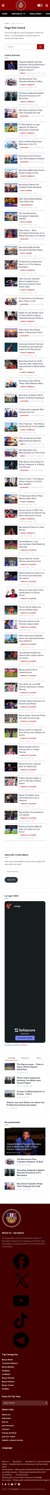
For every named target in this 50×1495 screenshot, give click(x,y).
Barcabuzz (15, 1489)
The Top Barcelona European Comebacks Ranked (29, 216)
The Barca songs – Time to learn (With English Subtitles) (30, 1067)
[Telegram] (21, 1349)
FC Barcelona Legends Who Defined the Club (31, 410)
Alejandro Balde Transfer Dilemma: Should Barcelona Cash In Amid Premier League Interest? (32, 66)
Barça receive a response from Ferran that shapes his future (32, 732)
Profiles (5, 1389)
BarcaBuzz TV (18, 13)
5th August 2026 (34, 444)
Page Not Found (17, 23)
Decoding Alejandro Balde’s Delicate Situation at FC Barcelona (31, 96)
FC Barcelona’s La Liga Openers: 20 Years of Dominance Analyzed (29, 127)
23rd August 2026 (26, 87)
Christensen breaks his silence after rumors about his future (31, 655)
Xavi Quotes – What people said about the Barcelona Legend (25, 1480)
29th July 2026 (25, 664)
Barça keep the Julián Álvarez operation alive (30, 559)
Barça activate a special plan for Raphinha (30, 765)
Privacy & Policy (9, 1433)
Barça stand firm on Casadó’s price (28, 671)
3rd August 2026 (37, 470)
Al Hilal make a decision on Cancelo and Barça (32, 702)
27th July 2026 (25, 789)
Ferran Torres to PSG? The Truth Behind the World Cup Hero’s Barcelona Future (32, 513)
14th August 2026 (26, 355)
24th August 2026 (34, 73)
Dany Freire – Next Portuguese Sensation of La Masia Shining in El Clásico (32, 233)
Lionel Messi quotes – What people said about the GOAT (24, 1472)
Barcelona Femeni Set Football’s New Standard (30, 185)
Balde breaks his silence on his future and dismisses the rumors (31, 575)
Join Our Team (8, 1436)
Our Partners (8, 1425)
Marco (23, 73)
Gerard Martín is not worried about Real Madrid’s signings (32, 544)
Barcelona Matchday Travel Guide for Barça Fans (32, 171)
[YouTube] (21, 1309)
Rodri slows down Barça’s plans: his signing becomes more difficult (31, 638)
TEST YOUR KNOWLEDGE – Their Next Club (31, 200)
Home (4, 13)
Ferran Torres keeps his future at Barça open (30, 608)
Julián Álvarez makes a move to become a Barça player (30, 781)
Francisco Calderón (28, 550)
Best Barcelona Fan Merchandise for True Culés (32, 451)
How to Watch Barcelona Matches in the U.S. (30, 142)
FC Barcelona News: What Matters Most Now (31, 497)
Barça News (36, 13)
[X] (21, 1290)
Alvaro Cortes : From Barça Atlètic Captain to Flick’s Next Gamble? (31, 481)
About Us (6, 1414)
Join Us (5, 1422)
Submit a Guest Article (12, 1440)
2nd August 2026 (26, 504)
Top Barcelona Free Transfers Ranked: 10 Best (30, 80)
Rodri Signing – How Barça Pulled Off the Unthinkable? (32, 425)
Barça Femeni (8, 1381)
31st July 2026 (25, 553)
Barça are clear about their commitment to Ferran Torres (31, 592)
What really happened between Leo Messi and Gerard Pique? (29, 1080)
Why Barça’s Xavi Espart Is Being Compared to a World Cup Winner (31, 464)
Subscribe (11, 880)
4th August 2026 (34, 456)
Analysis (6, 1370)
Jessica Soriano (26, 190)
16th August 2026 (26, 273)
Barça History (8, 1378)
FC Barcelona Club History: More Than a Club (31, 299)
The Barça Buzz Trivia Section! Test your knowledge (22, 1477)
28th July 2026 (25, 724)
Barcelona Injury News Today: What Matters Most (31, 382)
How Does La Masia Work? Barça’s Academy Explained (31, 396)
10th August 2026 (37, 415)
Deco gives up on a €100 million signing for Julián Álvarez (31, 687)
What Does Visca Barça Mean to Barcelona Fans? (31, 331)
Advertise (6, 1418)
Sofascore (24, 1045)
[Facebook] (21, 1270)
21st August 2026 (37, 147)
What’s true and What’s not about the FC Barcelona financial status (26, 1103)
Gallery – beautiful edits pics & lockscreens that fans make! (25, 1464)
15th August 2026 (26, 324)
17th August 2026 (26, 225)
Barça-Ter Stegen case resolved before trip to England (29, 798)
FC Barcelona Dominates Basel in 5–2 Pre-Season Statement (30, 264)
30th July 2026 (25, 616)
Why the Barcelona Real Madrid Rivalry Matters (30, 439)
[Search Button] (40, 46)
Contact (5, 1429)
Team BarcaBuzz (27, 205)
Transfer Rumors (10, 1363)
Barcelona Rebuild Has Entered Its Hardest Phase (31, 248)
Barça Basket (8, 1367)
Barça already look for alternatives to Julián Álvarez (29, 749)
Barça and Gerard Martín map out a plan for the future (30, 829)
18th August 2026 (26, 208)
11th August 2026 (26, 389)
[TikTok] (21, 1329)
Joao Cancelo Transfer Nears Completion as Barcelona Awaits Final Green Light (30, 282)
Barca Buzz (17, 1461)
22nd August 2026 (26, 104)
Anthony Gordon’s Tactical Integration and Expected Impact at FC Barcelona (31, 347)
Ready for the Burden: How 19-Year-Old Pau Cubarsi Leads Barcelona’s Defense (31, 315)
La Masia (6, 1374)
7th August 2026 (26, 433)
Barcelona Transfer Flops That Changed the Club (31, 111)
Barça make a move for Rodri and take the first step (32, 716)
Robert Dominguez (28, 85)
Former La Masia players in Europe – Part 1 (31, 1092)
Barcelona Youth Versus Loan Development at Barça (31, 157)
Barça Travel (8, 1385)
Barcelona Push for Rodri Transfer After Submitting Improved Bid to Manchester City (32, 365)
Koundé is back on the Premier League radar (29, 622)
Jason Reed (25, 116)
